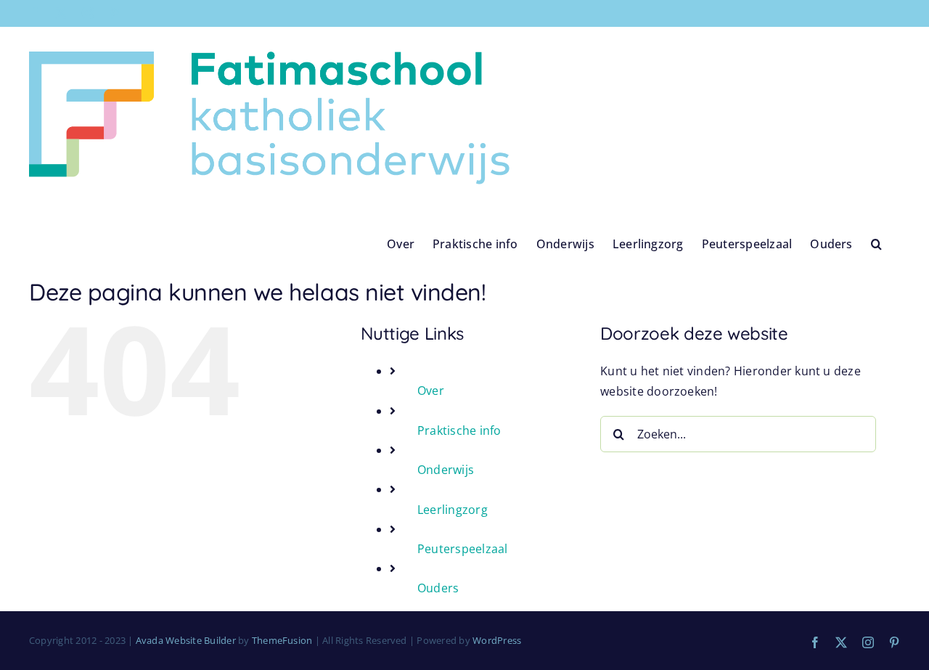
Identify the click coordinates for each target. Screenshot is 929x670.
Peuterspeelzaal (462, 549)
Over (430, 391)
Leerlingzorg (452, 510)
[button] (876, 243)
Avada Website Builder (186, 640)
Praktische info (459, 430)
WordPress (496, 640)
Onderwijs (445, 470)
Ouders (438, 588)
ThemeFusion (282, 640)
